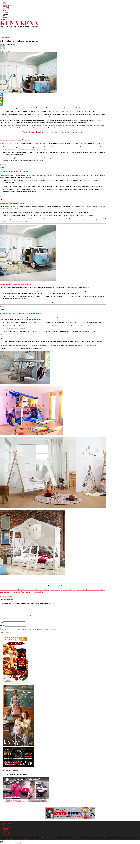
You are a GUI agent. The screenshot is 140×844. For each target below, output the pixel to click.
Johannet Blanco (5, 51)
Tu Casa (6, 37)
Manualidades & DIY (9, 826)
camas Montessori (30, 590)
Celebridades (7, 5)
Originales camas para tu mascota (57, 581)
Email (1, 622)
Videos (5, 17)
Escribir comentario (6, 596)
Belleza (5, 2)
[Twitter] (53, 96)
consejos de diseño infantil (81, 590)
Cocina (5, 825)
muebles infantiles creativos (34, 592)
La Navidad (6, 834)
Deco (1, 37)
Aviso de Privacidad (9, 839)
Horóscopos (7, 832)
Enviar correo (44, 837)
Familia (5, 829)
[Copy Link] (53, 104)
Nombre (2, 619)
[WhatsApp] (53, 101)
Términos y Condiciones (21, 839)
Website (2, 626)
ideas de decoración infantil (15, 592)
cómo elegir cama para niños (63, 590)
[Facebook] (53, 94)
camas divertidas (18, 590)
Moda (5, 3)
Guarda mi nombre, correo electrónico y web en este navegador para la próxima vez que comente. (29, 629)
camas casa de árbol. (6, 590)
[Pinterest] (53, 99)
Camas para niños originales (45, 590)
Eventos (6, 828)
